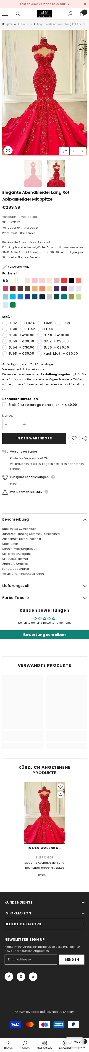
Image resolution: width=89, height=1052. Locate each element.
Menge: (7, 415)
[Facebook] (9, 976)
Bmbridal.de (28, 217)
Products (26, 24)
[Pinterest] (33, 976)
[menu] (5, 14)
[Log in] (70, 13)
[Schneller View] (60, 794)
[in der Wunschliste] (74, 438)
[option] (44, 4)
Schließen (85, 4)
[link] (22, 738)
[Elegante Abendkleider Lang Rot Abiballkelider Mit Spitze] (44, 813)
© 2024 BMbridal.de (29, 1012)
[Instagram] (21, 976)
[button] (74, 151)
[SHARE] (83, 438)
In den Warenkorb (34, 438)
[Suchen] (18, 14)
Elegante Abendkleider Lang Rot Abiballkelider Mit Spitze (44, 865)
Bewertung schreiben (44, 634)
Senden (72, 959)
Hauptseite (9, 24)
